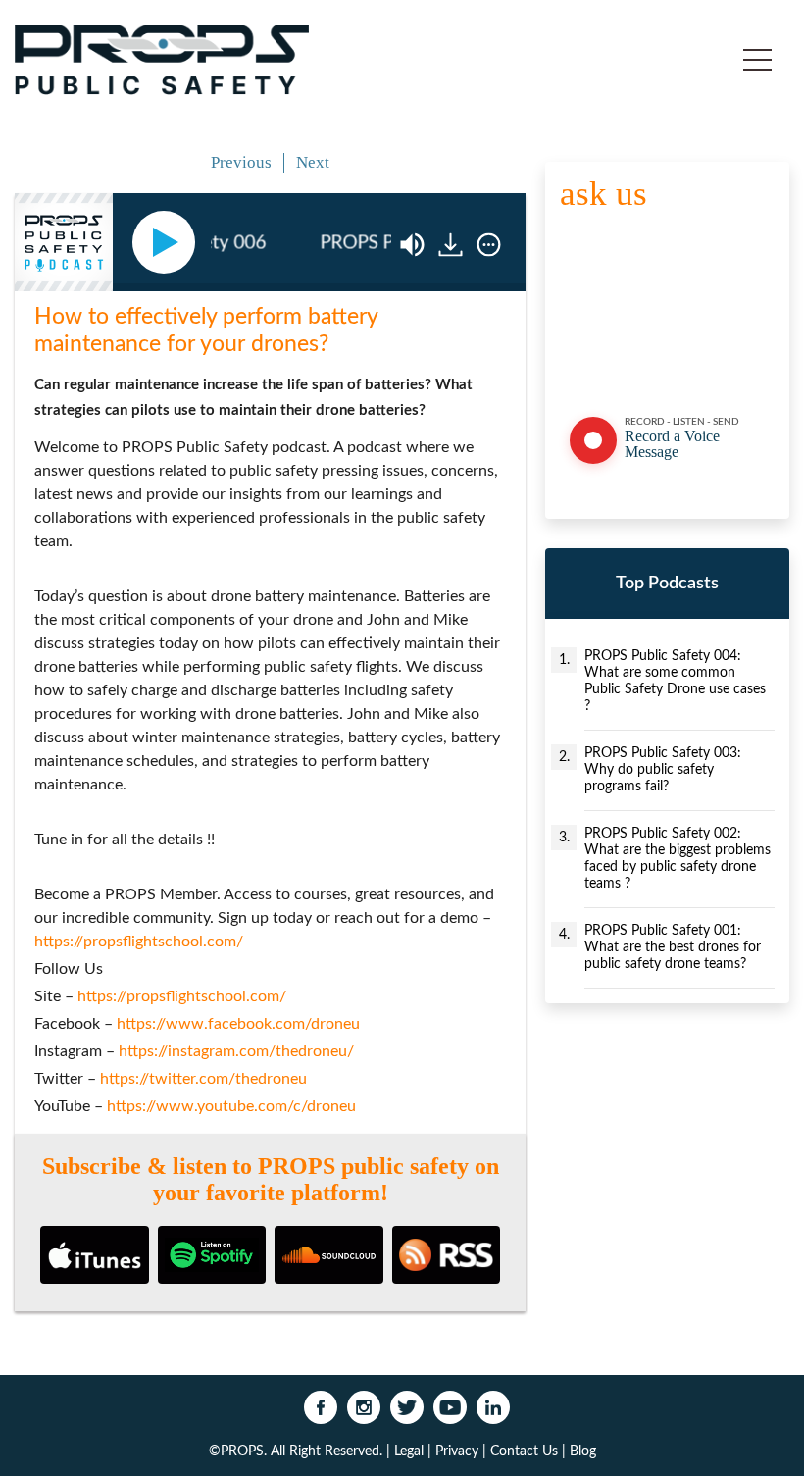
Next (312, 162)
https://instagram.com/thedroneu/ (236, 1051)
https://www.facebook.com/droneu (238, 1024)
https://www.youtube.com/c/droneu (231, 1106)
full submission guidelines (682, 366)
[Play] (167, 242)
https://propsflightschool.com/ (138, 941)
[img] (489, 245)
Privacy (456, 1451)
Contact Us (524, 1451)
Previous (241, 162)
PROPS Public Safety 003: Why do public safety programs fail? (662, 769)
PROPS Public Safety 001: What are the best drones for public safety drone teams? (672, 947)
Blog (583, 1451)
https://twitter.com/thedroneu (203, 1079)
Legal (409, 1451)
